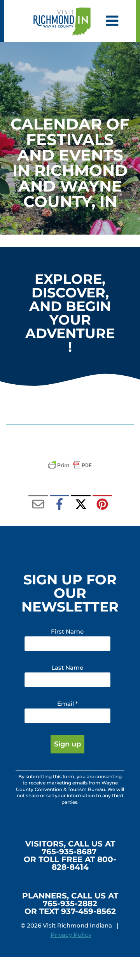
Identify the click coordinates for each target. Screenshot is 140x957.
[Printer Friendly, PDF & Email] (70, 465)
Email (67, 703)
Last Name (67, 667)
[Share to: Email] (38, 505)
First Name (67, 631)
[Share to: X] (81, 505)
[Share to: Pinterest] (102, 505)
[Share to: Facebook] (59, 505)
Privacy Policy (71, 934)
